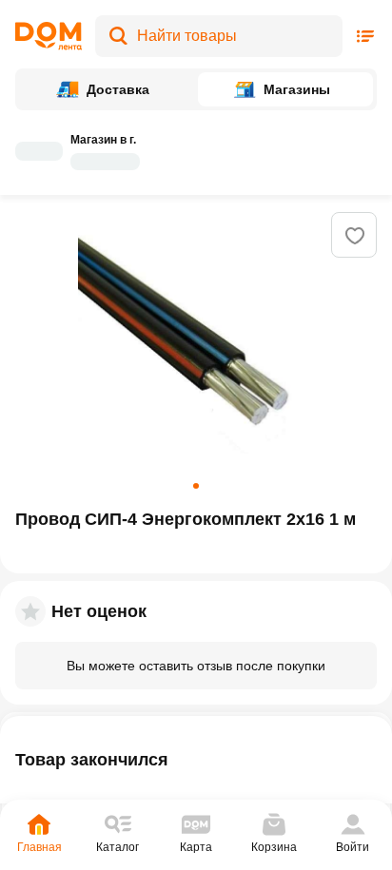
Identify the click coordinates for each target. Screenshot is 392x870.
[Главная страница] (48, 36)
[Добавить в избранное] (355, 236)
